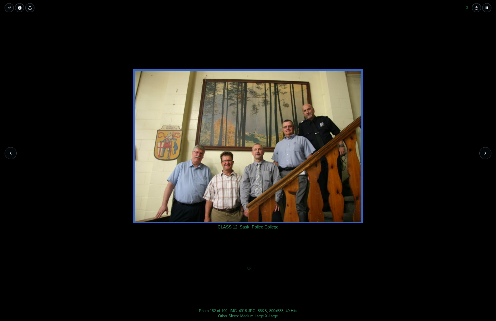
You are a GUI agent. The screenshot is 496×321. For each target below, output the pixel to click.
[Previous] (11, 153)
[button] (486, 7)
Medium (246, 316)
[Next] (485, 153)
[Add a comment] (249, 269)
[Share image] (29, 7)
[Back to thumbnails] (9, 7)
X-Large (271, 316)
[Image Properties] (19, 7)
